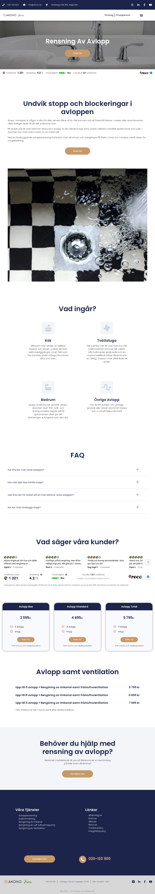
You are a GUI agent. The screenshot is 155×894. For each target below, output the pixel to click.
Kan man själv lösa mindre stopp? (25, 482)
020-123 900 (99, 858)
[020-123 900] (82, 859)
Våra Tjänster (27, 810)
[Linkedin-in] (139, 881)
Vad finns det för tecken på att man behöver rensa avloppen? (41, 494)
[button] (141, 15)
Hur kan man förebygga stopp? (24, 507)
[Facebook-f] (144, 881)
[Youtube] (150, 881)
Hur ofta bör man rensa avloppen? (26, 469)
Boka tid (26, 639)
